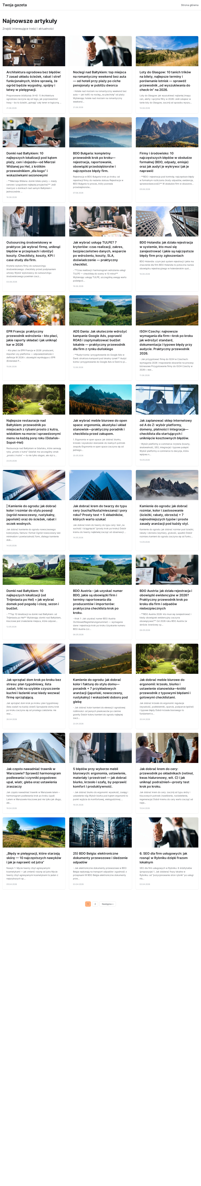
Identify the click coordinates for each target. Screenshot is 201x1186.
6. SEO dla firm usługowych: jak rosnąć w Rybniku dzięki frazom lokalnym (164, 858)
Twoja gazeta (15, 5)
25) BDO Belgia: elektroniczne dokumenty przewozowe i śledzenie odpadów (100, 858)
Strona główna (189, 5)
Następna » (108, 904)
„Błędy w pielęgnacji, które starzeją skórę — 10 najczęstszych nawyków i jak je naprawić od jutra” (33, 858)
